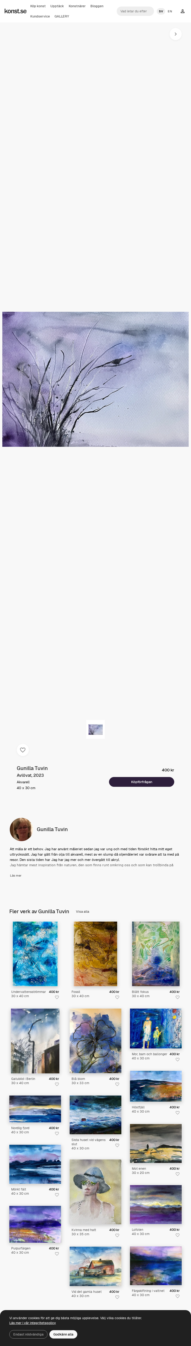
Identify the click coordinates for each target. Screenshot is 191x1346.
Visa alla (82, 911)
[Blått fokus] (156, 954)
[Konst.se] (15, 11)
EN (170, 11)
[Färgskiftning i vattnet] (156, 1265)
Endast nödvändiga (28, 1334)
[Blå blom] (95, 1041)
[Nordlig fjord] (35, 1109)
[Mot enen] (156, 1143)
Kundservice (40, 16)
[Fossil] (95, 954)
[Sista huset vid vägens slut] (95, 1115)
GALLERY (62, 16)
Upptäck (57, 6)
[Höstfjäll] (156, 1086)
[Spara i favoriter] (23, 750)
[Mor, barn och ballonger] (156, 1028)
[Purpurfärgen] (35, 1224)
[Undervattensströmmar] (35, 954)
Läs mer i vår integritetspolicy (32, 1323)
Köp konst (38, 6)
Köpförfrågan (141, 782)
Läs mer (15, 876)
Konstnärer (77, 6)
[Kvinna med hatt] (95, 1191)
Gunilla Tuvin (32, 768)
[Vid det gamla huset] (95, 1266)
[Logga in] (182, 11)
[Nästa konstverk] (176, 34)
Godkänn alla (63, 1334)
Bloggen (96, 6)
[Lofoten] (156, 1204)
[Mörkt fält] (35, 1164)
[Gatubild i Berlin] (35, 1041)
